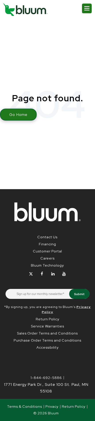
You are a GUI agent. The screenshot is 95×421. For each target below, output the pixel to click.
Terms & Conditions (24, 406)
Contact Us (47, 237)
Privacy (52, 406)
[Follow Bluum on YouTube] (64, 274)
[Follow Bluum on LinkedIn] (53, 274)
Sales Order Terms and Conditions (47, 333)
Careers (47, 258)
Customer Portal (47, 251)
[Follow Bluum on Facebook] (42, 274)
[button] (87, 8)
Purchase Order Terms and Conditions (47, 340)
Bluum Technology (47, 265)
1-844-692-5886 (46, 377)
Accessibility (47, 347)
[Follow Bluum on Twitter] (31, 274)
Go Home (18, 114)
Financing (47, 244)
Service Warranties (47, 326)
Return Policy (47, 319)
